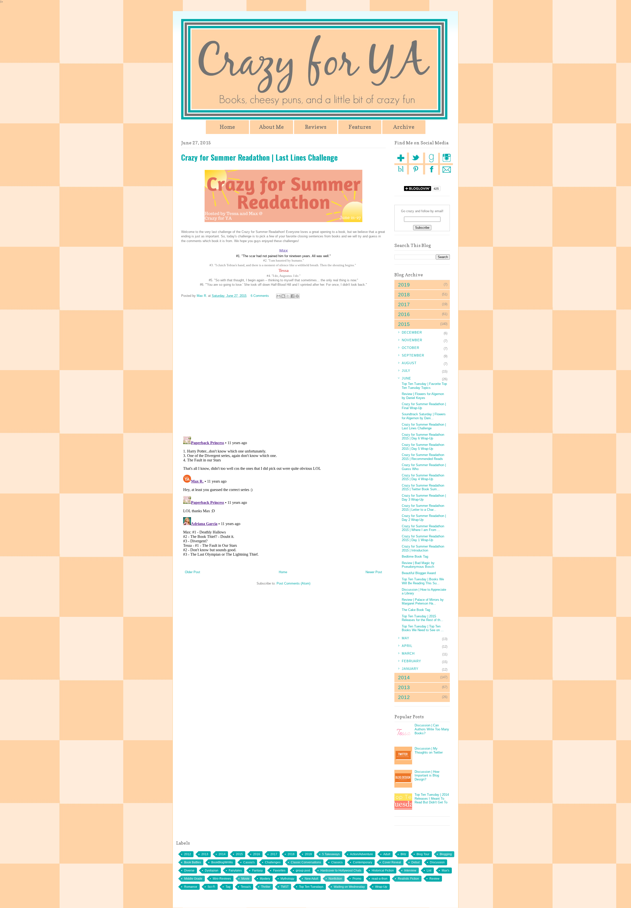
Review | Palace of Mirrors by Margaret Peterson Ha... (423, 601)
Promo (356, 878)
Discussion (437, 862)
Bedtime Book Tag (415, 556)
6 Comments (260, 296)
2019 (308, 854)
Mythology (287, 878)
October (410, 348)
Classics (337, 862)
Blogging (446, 854)
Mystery (265, 878)
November (412, 340)
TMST (285, 887)
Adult (386, 854)
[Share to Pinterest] (297, 296)
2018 (291, 854)
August (409, 363)
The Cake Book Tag (416, 610)
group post (303, 870)
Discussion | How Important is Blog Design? (427, 775)
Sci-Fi (211, 887)
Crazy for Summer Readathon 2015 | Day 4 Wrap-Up (423, 477)
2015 (239, 854)
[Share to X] (287, 296)
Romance (190, 887)
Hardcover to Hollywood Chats (340, 870)
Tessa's (246, 887)
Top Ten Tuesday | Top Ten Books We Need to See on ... (423, 628)
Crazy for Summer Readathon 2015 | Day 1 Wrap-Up (423, 538)
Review (434, 878)
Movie (245, 878)
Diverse (189, 870)
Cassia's (249, 862)
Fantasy (257, 870)
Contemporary (362, 862)
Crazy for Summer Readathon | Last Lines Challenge (424, 426)
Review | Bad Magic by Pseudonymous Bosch (418, 565)
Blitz (403, 854)
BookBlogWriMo (222, 862)
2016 (256, 854)
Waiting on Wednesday (349, 887)
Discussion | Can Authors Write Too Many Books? (432, 729)
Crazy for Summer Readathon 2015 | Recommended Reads (423, 457)
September (413, 355)
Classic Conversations (306, 862)
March (408, 653)
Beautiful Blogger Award (419, 573)
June (406, 378)
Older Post (192, 572)
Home (227, 127)
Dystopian (211, 870)
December (412, 332)
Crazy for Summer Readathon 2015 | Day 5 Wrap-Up (423, 447)
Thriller (265, 887)
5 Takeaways (331, 854)
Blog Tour (423, 854)
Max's (445, 870)
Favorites (279, 870)
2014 (222, 854)
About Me (271, 127)
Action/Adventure (361, 854)
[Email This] (278, 296)
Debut (415, 862)
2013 (204, 854)
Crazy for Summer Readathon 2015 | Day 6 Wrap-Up (423, 436)
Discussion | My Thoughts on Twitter (429, 750)
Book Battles (192, 862)
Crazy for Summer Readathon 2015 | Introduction (423, 548)
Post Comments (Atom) (293, 583)
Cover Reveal (392, 862)
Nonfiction (335, 878)
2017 (273, 854)
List (429, 870)
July (406, 371)
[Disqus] (283, 368)
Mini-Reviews (222, 878)
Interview (410, 870)
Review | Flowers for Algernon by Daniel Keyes (423, 396)
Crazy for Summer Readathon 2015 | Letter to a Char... (423, 507)
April (407, 646)
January (410, 669)
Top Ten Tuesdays (311, 887)
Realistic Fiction (408, 878)
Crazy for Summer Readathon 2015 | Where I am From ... (423, 528)
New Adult (311, 878)
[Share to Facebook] (292, 296)
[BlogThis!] (283, 296)
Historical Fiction (383, 870)
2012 (187, 854)
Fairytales (235, 870)
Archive (403, 127)
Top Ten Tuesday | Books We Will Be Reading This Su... (423, 581)
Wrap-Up (381, 887)
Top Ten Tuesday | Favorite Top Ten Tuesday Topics (424, 386)
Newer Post (374, 572)
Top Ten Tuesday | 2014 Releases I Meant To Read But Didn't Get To (432, 798)
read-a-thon (379, 878)
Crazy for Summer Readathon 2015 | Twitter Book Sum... (423, 487)
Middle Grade (193, 878)
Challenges (272, 862)
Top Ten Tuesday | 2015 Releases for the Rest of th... (422, 618)
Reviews (315, 127)
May (405, 638)
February (411, 661)
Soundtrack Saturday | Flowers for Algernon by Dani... (424, 416)
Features (360, 127)
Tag (228, 887)
